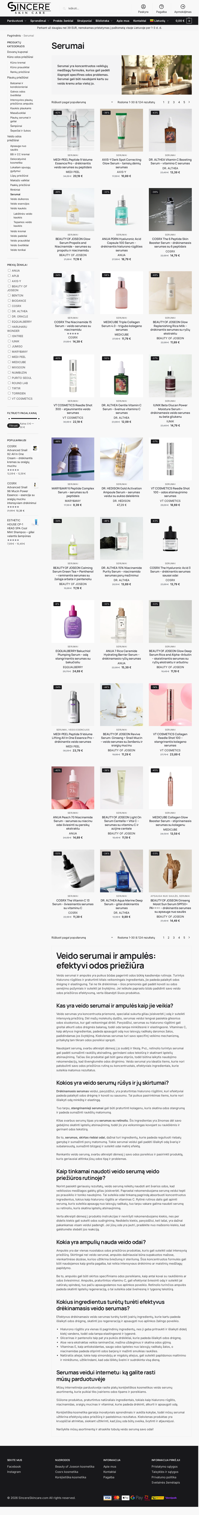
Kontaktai (109, 1472)
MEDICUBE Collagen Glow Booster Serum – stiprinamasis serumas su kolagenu (170, 821)
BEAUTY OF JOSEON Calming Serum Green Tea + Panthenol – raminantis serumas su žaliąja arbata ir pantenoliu (72, 573)
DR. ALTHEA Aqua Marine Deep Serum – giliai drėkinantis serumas (122, 904)
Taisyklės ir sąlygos (165, 1472)
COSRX (170, 251)
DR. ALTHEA (170, 168)
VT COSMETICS (73, 417)
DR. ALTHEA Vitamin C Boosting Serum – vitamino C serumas (170, 161)
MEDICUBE (122, 334)
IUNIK (170, 421)
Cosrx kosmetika (66, 1472)
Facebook (14, 1466)
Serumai (73, 155)
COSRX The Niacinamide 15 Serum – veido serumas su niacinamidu (73, 326)
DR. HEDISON (121, 500)
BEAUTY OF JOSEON (73, 255)
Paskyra (143, 11)
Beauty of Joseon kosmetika (74, 1466)
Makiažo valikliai (19, 180)
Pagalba (161, 11)
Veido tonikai (18, 249)
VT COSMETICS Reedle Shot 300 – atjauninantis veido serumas (73, 409)
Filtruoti (13, 425)
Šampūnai (16, 125)
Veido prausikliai (20, 240)
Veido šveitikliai (19, 245)
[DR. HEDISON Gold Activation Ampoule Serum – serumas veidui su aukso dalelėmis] (121, 459)
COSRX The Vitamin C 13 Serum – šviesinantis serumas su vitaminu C (72, 904)
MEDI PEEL (73, 171)
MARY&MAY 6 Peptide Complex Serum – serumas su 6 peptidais (73, 492)
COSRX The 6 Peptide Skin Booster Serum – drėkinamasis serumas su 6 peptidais (170, 242)
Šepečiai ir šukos (20, 130)
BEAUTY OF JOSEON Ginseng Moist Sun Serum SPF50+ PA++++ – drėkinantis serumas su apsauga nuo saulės (170, 906)
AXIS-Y (121, 171)
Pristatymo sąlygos (165, 1466)
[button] (184, 21)
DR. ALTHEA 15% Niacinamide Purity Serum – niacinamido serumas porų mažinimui (121, 571)
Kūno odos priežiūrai (20, 56)
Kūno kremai (17, 62)
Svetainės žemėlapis (166, 1482)
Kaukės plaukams (20, 108)
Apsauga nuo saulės (164, 896)
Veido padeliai (18, 235)
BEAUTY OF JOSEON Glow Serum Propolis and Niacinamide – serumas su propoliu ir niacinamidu (73, 244)
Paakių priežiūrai (20, 185)
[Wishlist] (88, 115)
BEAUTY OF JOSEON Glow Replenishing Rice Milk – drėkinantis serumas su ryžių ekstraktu (170, 327)
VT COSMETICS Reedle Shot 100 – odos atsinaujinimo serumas (170, 492)
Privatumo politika (164, 1477)
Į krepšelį (73, 184)
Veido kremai (18, 231)
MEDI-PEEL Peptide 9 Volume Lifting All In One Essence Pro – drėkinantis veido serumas (73, 738)
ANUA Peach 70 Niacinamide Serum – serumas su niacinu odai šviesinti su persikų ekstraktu (73, 823)
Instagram (14, 1472)
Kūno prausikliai (19, 67)
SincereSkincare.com (33, 1498)
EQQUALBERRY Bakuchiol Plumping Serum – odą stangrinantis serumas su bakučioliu (73, 656)
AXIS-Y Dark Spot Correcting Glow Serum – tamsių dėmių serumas (121, 163)
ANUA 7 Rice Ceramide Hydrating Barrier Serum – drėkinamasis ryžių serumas (121, 655)
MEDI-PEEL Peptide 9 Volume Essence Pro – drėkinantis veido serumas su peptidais (73, 163)
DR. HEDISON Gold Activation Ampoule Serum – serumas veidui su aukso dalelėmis (122, 492)
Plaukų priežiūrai (17, 77)
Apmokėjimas (182, 11)
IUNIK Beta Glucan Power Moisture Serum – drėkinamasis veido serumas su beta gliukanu (170, 410)
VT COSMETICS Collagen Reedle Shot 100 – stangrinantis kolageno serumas (170, 739)
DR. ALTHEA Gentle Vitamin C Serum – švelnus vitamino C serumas (121, 409)
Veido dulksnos (19, 198)
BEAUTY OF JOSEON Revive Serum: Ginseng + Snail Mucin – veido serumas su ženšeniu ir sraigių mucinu (122, 739)
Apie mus (109, 1466)
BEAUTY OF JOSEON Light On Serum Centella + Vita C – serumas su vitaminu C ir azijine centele (121, 823)
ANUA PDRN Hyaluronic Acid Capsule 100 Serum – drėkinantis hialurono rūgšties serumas (121, 244)
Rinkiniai (15, 189)
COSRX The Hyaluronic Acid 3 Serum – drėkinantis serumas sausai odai (170, 571)
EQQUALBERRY (73, 667)
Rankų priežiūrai (20, 71)
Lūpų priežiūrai (19, 175)
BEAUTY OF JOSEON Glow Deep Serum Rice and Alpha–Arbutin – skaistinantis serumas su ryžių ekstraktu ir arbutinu (170, 656)
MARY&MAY (73, 500)
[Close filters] (39, 42)
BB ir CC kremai (20, 154)
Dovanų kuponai (17, 51)
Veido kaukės (18, 208)
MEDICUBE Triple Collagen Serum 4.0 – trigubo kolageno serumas (121, 326)
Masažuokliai (18, 112)
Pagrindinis (14, 35)
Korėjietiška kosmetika (70, 1477)
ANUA (122, 255)
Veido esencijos (79, 729)
